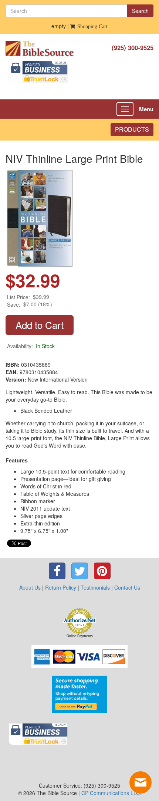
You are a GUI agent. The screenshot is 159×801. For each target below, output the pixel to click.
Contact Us (127, 587)
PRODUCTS (132, 129)
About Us (30, 587)
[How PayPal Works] (79, 693)
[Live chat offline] (140, 782)
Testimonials (95, 587)
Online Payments (80, 636)
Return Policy (60, 587)
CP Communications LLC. (111, 793)
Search (140, 10)
